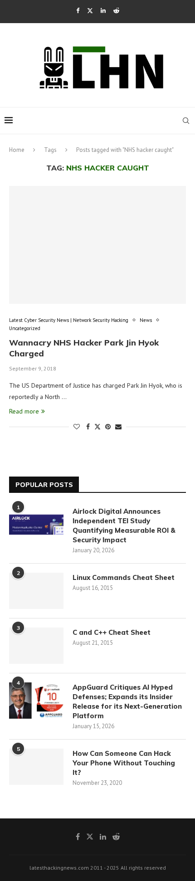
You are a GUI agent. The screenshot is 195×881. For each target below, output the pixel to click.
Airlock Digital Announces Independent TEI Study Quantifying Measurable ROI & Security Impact (124, 525)
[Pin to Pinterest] (108, 427)
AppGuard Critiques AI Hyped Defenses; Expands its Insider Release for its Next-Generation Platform (127, 701)
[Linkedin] (103, 11)
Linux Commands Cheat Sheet (124, 577)
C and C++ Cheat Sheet (112, 632)
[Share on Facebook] (88, 427)
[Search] (185, 120)
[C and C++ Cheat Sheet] (36, 646)
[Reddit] (116, 11)
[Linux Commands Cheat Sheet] (36, 591)
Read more (24, 411)
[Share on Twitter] (97, 427)
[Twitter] (90, 11)
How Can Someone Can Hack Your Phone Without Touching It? (124, 763)
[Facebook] (77, 11)
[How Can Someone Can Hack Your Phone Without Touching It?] (36, 767)
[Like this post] (76, 427)
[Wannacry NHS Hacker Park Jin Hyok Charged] (97, 245)
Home (16, 150)
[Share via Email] (118, 427)
